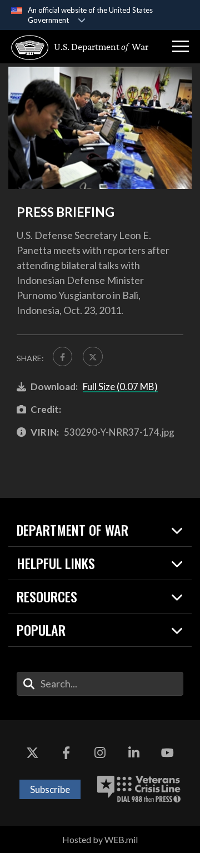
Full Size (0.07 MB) (120, 386)
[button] (180, 47)
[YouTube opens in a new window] (168, 753)
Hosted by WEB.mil (100, 839)
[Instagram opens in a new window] (100, 753)
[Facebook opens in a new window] (66, 753)
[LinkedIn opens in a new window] (134, 753)
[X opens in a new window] (32, 753)
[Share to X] (92, 356)
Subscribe (50, 789)
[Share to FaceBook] (62, 356)
